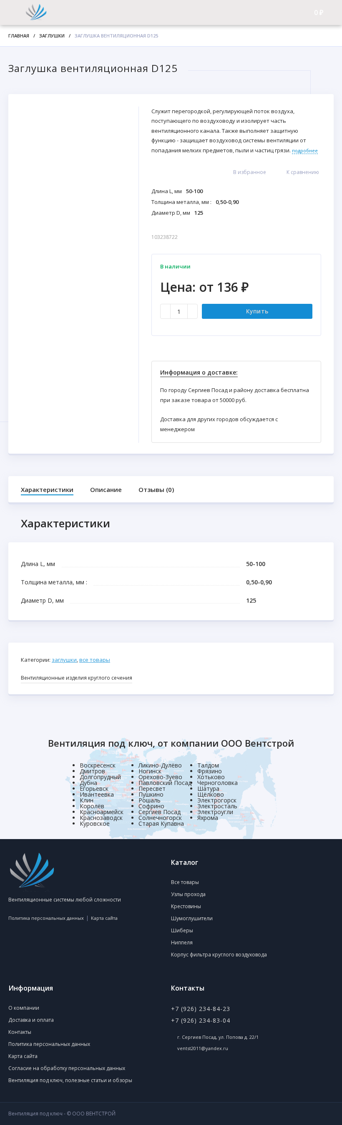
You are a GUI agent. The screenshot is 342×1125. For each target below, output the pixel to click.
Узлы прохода (188, 894)
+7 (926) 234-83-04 (200, 1020)
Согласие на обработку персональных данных (66, 1068)
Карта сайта (104, 918)
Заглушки (52, 35)
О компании (23, 1007)
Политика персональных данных (46, 918)
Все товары (94, 659)
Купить (257, 311)
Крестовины (186, 906)
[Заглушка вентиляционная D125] (73, 190)
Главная (18, 35)
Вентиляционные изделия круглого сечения (76, 677)
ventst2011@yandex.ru (202, 1048)
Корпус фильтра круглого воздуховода (219, 954)
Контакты (19, 1032)
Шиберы (182, 930)
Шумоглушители (192, 918)
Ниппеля (182, 942)
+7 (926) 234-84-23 (200, 1009)
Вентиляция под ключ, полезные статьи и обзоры (70, 1080)
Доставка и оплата (31, 1019)
